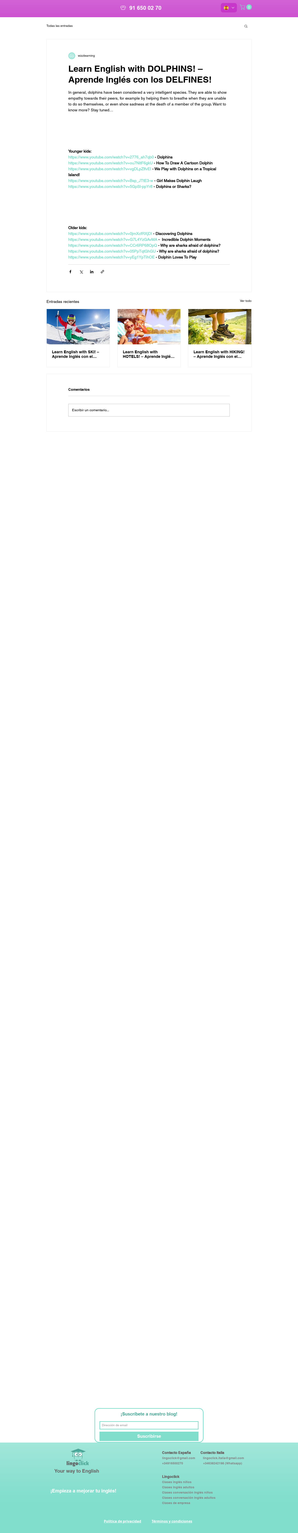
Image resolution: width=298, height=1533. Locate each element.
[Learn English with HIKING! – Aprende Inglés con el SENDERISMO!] (219, 326)
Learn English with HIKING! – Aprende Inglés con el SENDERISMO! (219, 354)
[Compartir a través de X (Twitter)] (81, 272)
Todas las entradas (59, 25)
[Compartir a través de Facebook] (70, 272)
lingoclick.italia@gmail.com (223, 1458)
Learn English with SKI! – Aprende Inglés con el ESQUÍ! (75, 354)
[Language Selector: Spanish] (229, 7)
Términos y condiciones (172, 1521)
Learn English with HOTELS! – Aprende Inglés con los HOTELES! (148, 354)
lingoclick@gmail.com (178, 1458)
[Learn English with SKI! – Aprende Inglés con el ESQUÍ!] (78, 326)
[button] (246, 26)
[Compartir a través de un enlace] (102, 272)
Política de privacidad (122, 1521)
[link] (246, 7)
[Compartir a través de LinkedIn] (92, 272)
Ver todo (246, 301)
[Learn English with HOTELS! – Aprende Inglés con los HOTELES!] (149, 326)
